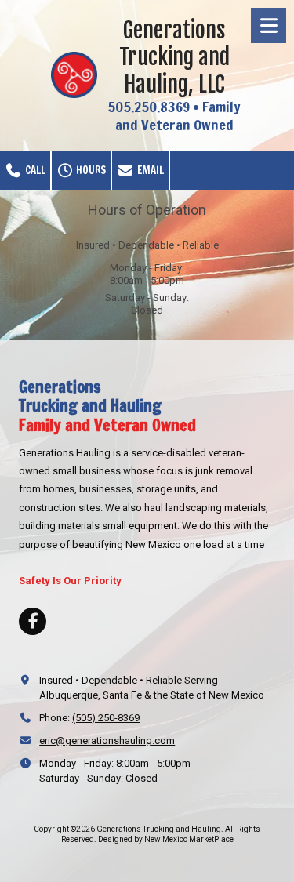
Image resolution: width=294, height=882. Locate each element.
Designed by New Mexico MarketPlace (166, 839)
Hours (90, 170)
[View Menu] (268, 25)
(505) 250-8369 (106, 718)
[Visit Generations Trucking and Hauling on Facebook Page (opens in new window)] (32, 621)
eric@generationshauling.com (107, 740)
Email (149, 170)
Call (34, 170)
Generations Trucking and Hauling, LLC (174, 57)
